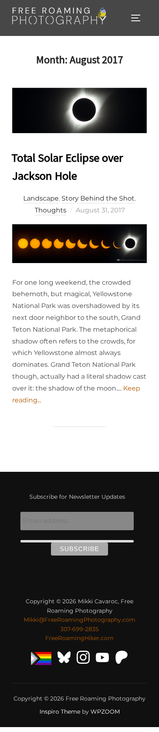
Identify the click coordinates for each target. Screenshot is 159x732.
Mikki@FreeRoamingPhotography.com (79, 619)
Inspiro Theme (60, 711)
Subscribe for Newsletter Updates (77, 496)
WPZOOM (105, 711)
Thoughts (50, 210)
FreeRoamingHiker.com (79, 638)
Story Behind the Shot (98, 198)
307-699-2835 (79, 629)
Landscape (41, 198)
